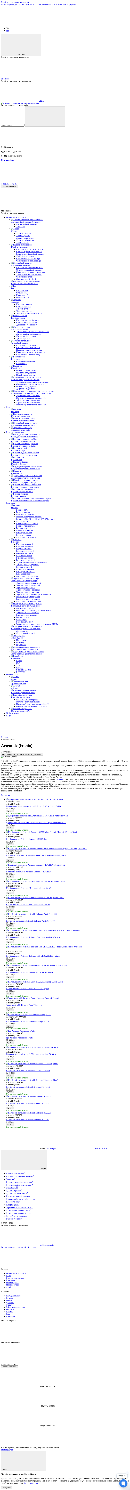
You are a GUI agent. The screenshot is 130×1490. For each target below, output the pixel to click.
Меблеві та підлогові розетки (29, 517)
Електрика (10, 503)
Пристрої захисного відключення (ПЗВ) (33, 610)
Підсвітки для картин (25, 375)
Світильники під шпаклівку (28, 354)
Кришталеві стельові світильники (30, 272)
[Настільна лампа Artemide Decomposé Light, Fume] (67, 1014)
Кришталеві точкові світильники (30, 352)
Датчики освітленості (25, 633)
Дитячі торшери (23, 338)
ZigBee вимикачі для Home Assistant (31, 562)
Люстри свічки (22, 242)
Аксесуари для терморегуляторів (30, 601)
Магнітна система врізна (27, 699)
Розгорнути (6, 795)
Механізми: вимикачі (25, 569)
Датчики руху (22, 631)
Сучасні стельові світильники (29, 270)
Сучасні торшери (23, 306)
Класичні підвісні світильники (29, 249)
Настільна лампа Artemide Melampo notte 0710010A (28, 904)
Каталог (4, 4)
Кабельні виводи (23, 535)
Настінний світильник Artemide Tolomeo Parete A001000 (30, 921)
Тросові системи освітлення (28, 396)
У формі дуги (22, 309)
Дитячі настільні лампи (26, 336)
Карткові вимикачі (24, 555)
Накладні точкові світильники (29, 350)
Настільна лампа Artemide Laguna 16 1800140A (26, 839)
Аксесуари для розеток (26, 537)
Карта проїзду (7, 160)
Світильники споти (24, 277)
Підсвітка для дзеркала (26, 373)
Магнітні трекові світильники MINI (31, 405)
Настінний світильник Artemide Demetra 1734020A (28, 1087)
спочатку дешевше (24, 754)
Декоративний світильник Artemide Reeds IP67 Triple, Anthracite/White (36, 823)
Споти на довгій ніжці (26, 279)
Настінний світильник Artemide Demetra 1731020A (28, 1070)
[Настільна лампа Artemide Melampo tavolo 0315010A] (67, 881)
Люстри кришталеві (25, 238)
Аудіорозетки (22, 521)
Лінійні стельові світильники (29, 274)
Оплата (25, 4)
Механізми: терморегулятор (28, 597)
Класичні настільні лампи (27, 320)
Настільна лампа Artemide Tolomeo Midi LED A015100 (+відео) (33, 956)
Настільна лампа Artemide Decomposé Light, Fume (27, 1021)
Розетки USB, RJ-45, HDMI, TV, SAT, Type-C (35, 519)
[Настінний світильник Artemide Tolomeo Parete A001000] (67, 914)
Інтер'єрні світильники (16, 217)
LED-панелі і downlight (26, 345)
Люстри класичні (23, 233)
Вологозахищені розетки (27, 523)
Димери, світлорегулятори (27, 565)
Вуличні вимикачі (24, 567)
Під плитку (21, 640)
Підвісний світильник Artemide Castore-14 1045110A (28, 872)
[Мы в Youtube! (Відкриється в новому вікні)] (96, 24)
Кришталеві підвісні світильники (30, 254)
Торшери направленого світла (29, 313)
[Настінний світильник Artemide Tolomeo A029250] (67, 1113)
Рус (7, 30)
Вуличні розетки (23, 528)
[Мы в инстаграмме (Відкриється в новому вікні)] (58, 24)
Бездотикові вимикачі (25, 560)
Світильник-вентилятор (26, 361)
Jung (18, 665)
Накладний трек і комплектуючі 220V (32, 704)
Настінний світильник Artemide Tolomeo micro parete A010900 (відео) (36, 855)
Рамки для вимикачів (25, 571)
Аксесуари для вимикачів (27, 576)
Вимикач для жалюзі (25, 558)
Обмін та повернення (38, 4)
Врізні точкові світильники (28, 348)
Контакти (51, 4)
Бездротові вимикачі (25, 551)
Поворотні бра (22, 297)
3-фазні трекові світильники (28, 402)
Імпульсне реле (22, 617)
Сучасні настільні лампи (26, 322)
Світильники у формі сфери (28, 258)
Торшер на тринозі (24, 311)
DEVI (18, 663)
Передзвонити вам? (9, 186)
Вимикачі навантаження (26, 615)
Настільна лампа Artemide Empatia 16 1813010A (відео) (29, 972)
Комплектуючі (12, 674)
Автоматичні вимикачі (26, 608)
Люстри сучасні (23, 236)
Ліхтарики (20, 226)
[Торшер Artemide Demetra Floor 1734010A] (67, 998)
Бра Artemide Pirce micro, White (19, 1038)
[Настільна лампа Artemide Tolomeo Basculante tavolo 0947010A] (67, 930)
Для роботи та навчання (26, 325)
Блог (64, 4)
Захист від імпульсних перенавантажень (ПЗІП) (37, 624)
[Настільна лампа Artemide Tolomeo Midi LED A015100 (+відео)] (67, 947)
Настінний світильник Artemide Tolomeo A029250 (27, 1120)
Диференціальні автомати (27, 613)
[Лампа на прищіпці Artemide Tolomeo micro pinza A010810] (67, 1047)
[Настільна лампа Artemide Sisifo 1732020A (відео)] (67, 982)
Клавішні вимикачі (24, 544)
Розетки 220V (22, 510)
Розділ (43, 1168)
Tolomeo (60, 779)
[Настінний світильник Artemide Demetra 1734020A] (67, 1080)
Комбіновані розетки (25, 514)
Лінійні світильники (25, 256)
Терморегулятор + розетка (27, 592)
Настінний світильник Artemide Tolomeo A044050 (27, 1103)
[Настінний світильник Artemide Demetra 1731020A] (67, 1064)
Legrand (19, 667)
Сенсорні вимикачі (24, 546)
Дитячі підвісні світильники (28, 334)
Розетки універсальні (25, 526)
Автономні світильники (26, 224)
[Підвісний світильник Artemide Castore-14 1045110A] (67, 865)
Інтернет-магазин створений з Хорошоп (18, 1247)
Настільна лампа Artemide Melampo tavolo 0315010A (28, 888)
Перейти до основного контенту (15, 2)
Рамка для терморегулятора (28, 599)
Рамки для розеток (24, 533)
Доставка (18, 4)
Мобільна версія (46, 1245)
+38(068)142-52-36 (9, 184)
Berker (19, 661)
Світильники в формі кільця (28, 261)
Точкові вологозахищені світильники (32, 382)
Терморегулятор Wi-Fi (25, 587)
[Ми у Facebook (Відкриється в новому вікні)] (20, 24)
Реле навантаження (24, 622)
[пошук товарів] (45, 116)
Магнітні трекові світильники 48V (31, 398)
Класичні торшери (24, 304)
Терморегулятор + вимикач (28, 590)
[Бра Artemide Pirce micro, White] (67, 1031)
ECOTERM (21, 672)
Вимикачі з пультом (24, 553)
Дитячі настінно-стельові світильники (32, 332)
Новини (58, 4)
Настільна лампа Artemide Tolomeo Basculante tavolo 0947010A (33, 937)
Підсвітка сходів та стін (26, 370)
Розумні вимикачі (23, 549)
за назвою (38, 754)
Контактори (21, 619)
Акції (8, 715)
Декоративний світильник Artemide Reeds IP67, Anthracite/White (33, 806)
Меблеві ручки (12, 713)
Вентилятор (21, 364)
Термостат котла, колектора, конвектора (33, 594)
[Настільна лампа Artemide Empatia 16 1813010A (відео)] (67, 965)
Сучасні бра (21, 293)
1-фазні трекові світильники (28, 400)
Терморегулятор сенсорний (28, 585)
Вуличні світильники (15, 432)
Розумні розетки (23, 512)
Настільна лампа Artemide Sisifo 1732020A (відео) (27, 989)
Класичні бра (22, 290)
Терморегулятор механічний (28, 583)
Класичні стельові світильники (29, 268)
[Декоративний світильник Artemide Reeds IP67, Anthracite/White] (67, 799)
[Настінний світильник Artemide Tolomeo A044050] (67, 1096)
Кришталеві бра (23, 295)
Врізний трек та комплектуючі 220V (32, 706)
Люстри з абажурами (25, 240)
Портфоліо (71, 4)
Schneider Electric (23, 670)
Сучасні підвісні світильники (29, 252)
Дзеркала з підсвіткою (25, 389)
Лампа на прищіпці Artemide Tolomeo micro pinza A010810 (31, 1054)
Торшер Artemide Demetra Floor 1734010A (24, 1005)
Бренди (11, 4)
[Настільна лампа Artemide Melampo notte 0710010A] (67, 898)
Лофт (8, 407)
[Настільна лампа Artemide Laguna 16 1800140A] (67, 832)
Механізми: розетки (24, 530)
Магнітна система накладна (28, 702)
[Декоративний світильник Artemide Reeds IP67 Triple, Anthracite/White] (67, 816)
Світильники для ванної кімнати (30, 384)
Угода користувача (32, 1483)
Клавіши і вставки (24, 574)
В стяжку (20, 642)
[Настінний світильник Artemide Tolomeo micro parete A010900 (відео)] (67, 848)
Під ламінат (21, 645)
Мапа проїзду (7, 1450)
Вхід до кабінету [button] (13, 1296)
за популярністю (8, 754)
